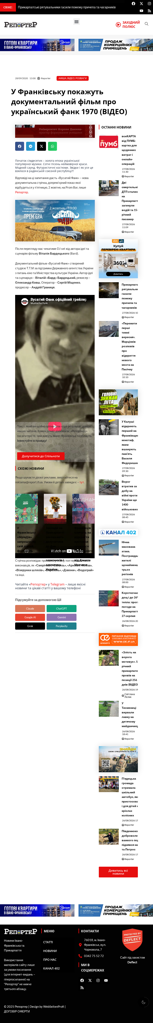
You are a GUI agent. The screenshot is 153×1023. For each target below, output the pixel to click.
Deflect (132, 962)
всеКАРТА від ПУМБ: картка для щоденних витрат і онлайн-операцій (129, 149)
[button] (76, 21)
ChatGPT (61, 608)
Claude (30, 608)
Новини (50, 951)
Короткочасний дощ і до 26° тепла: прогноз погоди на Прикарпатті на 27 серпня (132, 604)
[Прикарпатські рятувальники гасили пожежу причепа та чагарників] (109, 290)
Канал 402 (51, 968)
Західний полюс (131, 24)
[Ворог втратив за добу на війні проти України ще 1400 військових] (109, 487)
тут (81, 482)
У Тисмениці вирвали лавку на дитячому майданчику (130, 714)
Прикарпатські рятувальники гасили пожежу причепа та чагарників (132, 296)
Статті (48, 942)
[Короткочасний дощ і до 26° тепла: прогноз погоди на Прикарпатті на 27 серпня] (109, 598)
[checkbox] (143, 1002)
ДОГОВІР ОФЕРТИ (17, 1011)
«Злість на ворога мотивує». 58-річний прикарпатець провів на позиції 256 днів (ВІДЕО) (131, 668)
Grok (30, 626)
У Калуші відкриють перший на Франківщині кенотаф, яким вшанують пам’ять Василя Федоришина (131, 442)
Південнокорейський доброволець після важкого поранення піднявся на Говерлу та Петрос (136, 840)
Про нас (50, 960)
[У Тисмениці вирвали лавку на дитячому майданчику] (109, 709)
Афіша (62, 78)
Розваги (81, 78)
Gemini (62, 617)
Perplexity (62, 626)
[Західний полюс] (118, 24)
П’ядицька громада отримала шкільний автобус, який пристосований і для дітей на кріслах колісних (133, 797)
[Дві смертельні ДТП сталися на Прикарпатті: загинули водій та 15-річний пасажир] (109, 188)
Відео (71, 78)
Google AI (30, 617)
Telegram (57, 584)
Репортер (21, 192)
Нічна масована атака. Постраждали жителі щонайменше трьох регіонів (131, 558)
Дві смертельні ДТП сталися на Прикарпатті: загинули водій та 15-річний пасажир (131, 201)
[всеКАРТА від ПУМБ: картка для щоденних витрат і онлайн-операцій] (109, 142)
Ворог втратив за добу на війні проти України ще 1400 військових (130, 495)
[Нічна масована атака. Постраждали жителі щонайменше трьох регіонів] (109, 548)
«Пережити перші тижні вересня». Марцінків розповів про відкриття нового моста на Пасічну (129, 346)
